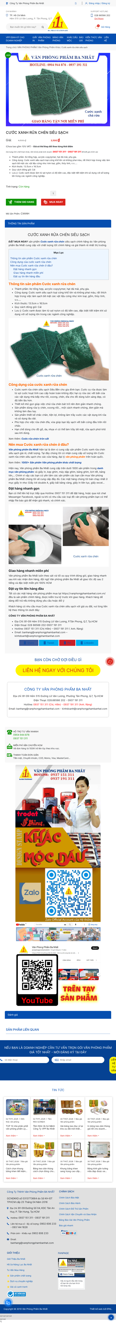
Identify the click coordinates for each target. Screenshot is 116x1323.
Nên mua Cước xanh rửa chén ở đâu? (31, 265)
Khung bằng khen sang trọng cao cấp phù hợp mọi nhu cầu (70, 1170)
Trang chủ (11, 47)
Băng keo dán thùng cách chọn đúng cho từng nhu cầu (43, 1170)
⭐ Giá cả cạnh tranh (17, 1286)
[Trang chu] (76, 3)
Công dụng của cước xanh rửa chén (30, 261)
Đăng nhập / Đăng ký (99, 3)
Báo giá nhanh (66, 1225)
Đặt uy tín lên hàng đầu (26, 276)
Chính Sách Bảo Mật (69, 1197)
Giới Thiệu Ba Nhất (16, 1259)
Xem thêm (11, 1135)
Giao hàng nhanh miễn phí (28, 272)
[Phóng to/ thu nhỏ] (1, 1315)
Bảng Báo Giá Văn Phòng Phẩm (74, 1220)
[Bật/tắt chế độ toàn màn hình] (4, 1315)
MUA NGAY (56, 202)
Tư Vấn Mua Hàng (15, 1270)
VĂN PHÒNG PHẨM (27, 47)
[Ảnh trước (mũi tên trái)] (1, 1319)
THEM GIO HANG (24, 202)
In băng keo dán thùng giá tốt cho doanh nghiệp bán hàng (98, 1127)
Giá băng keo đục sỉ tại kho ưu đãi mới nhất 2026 (71, 1127)
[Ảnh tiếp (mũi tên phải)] (4, 1319)
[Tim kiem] (43, 27)
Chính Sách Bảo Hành (69, 1203)
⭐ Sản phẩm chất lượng (19, 1275)
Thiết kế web (96, 1309)
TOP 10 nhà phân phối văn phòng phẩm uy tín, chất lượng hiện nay (17, 1127)
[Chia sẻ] (7, 1315)
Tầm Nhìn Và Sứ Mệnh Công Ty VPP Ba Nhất (44, 1127)
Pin (69, 642)
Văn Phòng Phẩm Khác (49, 47)
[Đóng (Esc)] (10, 1315)
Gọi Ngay (99, 18)
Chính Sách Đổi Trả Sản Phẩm (73, 1208)
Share (30, 642)
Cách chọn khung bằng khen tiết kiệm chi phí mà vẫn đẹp (16, 1170)
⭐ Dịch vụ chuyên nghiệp (20, 1281)
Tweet (50, 642)
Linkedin (88, 642)
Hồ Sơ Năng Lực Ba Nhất (19, 1264)
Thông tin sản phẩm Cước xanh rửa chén (33, 258)
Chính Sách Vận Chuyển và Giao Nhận (78, 1214)
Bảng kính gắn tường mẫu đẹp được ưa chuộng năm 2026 (97, 1170)
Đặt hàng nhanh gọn (25, 269)
